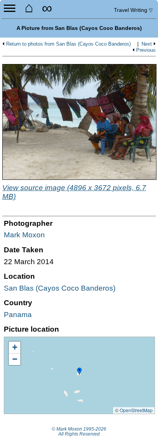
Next (147, 44)
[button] (79, 371)
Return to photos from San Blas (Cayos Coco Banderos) (68, 44)
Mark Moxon (24, 235)
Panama (18, 315)
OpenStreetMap (136, 410)
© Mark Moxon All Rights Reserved (79, 432)
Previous (146, 50)
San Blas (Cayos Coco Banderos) (59, 288)
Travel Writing (133, 10)
